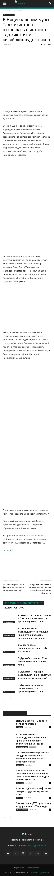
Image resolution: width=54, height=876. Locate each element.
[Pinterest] (24, 51)
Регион (19, 727)
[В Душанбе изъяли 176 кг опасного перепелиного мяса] (10, 661)
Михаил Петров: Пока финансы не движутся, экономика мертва (14, 587)
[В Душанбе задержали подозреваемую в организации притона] (10, 688)
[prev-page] (4, 698)
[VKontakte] (45, 853)
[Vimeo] (38, 853)
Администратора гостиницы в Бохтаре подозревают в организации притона (34, 618)
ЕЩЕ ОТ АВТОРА (14, 607)
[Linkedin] (37, 51)
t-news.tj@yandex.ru (36, 845)
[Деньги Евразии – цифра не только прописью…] (8, 724)
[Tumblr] (50, 51)
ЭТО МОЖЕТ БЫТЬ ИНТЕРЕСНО (23, 603)
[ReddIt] (44, 51)
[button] (4, 4)
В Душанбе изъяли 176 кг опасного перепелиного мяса (32, 661)
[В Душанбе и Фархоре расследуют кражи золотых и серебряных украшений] (10, 675)
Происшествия (17, 10)
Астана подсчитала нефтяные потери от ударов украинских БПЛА (33, 791)
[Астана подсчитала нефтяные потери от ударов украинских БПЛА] (8, 792)
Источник (8, 550)
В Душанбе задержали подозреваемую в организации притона (31, 688)
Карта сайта (19, 868)
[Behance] (8, 853)
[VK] (12, 51)
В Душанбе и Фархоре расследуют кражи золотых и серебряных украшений (34, 674)
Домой (5, 10)
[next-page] (9, 698)
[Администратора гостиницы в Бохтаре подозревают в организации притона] (10, 618)
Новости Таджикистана (40, 872)
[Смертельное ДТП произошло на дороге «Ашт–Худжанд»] (10, 648)
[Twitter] (18, 51)
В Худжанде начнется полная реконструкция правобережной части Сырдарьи (40, 588)
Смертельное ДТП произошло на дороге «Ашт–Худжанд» (34, 648)
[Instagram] (23, 853)
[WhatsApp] (31, 51)
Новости (20, 765)
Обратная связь (33, 868)
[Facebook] (5, 51)
